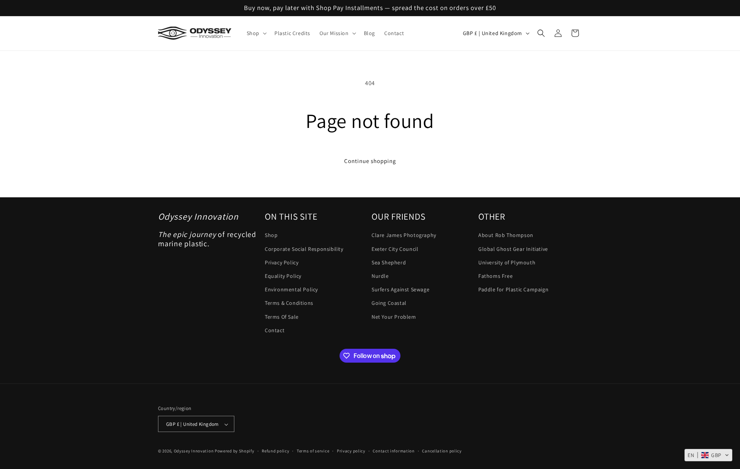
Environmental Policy (291, 289)
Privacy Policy (281, 262)
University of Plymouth (506, 262)
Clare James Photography (404, 235)
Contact (274, 330)
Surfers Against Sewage (400, 289)
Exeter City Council (395, 248)
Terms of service (313, 451)
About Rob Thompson (505, 235)
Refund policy (275, 451)
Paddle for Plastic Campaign (513, 289)
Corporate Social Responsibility (304, 248)
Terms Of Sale (282, 316)
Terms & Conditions (289, 303)
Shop (271, 235)
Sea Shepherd (389, 262)
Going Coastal (389, 303)
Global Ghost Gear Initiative (513, 248)
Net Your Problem (394, 316)
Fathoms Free (495, 275)
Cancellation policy (441, 451)
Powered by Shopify (234, 451)
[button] (256, 33)
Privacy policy (351, 451)
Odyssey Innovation (194, 451)
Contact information (393, 451)
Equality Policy (283, 275)
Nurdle (380, 275)
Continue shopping (370, 161)
